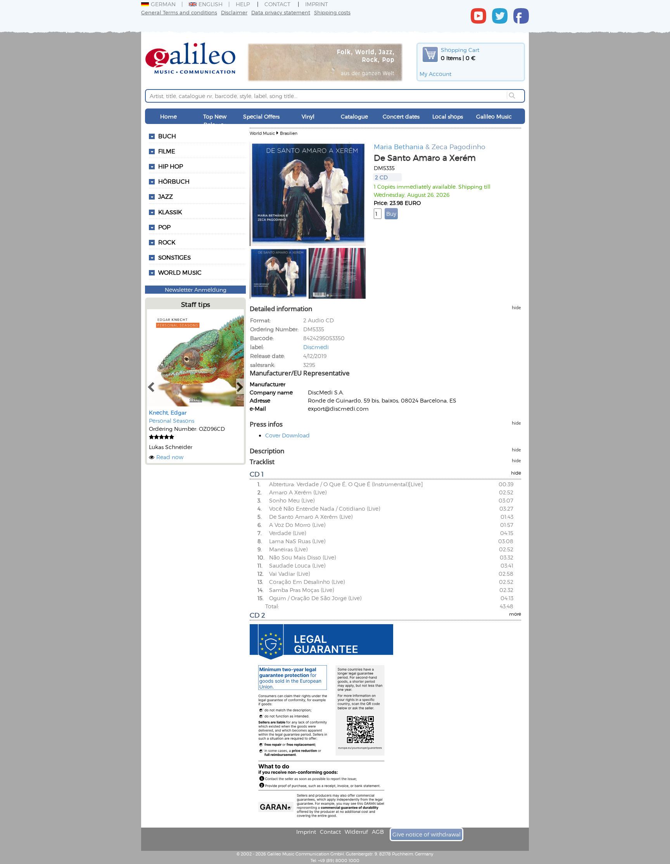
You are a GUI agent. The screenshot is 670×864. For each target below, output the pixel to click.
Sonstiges (174, 257)
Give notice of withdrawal (426, 834)
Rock (166, 242)
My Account (435, 74)
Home (168, 116)
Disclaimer (234, 12)
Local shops (447, 116)
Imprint (316, 4)
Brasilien (288, 133)
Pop (164, 227)
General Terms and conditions (179, 12)
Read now (169, 457)
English (211, 4)
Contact (277, 4)
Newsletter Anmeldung (195, 289)
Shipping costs (332, 12)
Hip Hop (170, 166)
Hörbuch (174, 181)
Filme (166, 151)
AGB (378, 831)
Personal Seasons (171, 420)
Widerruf (356, 831)
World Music (180, 272)
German (163, 4)
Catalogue (354, 116)
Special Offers (261, 116)
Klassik (170, 211)
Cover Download (287, 435)
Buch (167, 136)
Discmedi (316, 347)
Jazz (165, 196)
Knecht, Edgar (167, 412)
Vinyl (308, 116)
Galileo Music (494, 116)
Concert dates (401, 116)
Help (243, 4)
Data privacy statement (280, 12)
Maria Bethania (398, 146)
